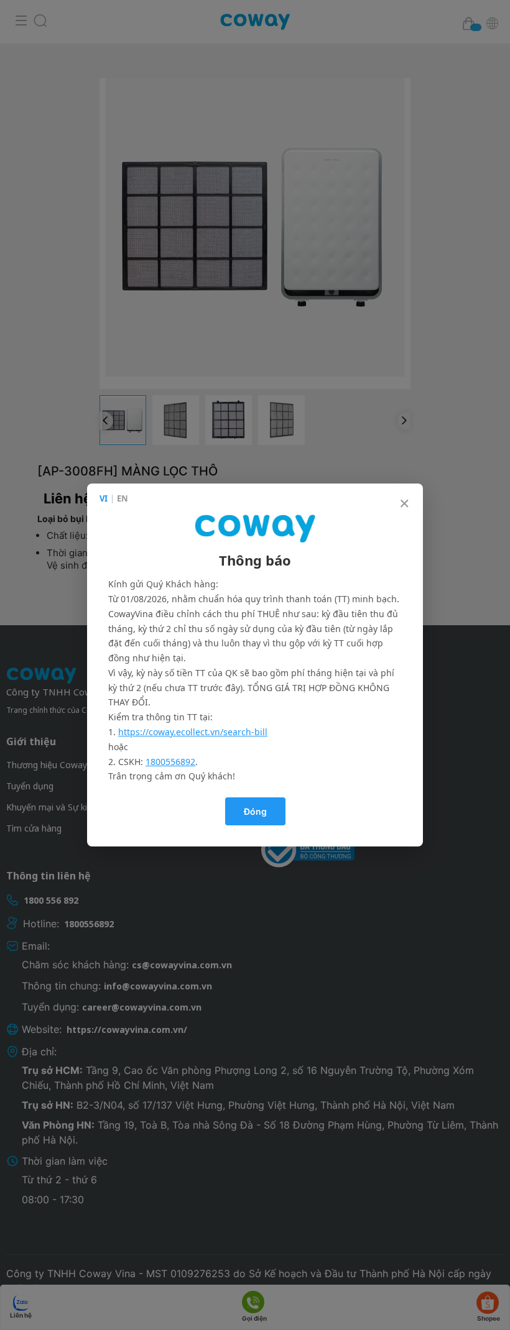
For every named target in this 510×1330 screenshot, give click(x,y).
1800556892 (170, 762)
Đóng (255, 811)
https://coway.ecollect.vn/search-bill (192, 732)
